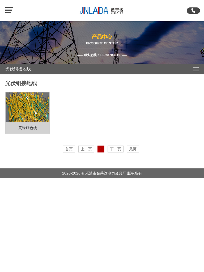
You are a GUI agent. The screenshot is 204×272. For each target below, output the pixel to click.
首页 (69, 149)
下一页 (115, 149)
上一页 (86, 149)
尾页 (133, 149)
